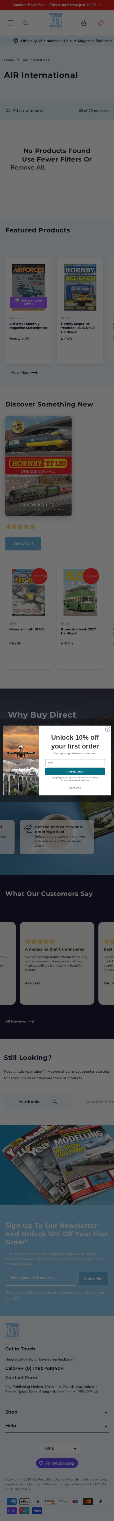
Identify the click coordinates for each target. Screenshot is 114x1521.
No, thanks (75, 788)
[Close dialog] (107, 729)
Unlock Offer (75, 771)
